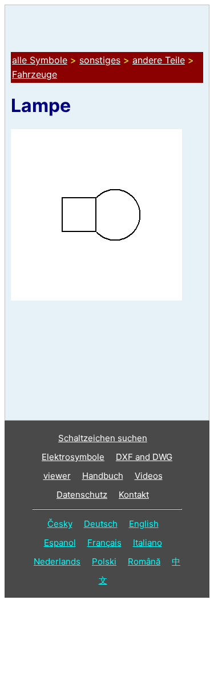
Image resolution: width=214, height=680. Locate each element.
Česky (59, 523)
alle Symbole (39, 60)
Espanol (60, 542)
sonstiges (99, 60)
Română (144, 561)
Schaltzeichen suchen (102, 438)
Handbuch (102, 475)
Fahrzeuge (34, 74)
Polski (104, 561)
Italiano (147, 542)
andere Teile (158, 60)
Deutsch (101, 523)
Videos (149, 475)
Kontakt (134, 494)
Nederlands (57, 561)
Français (104, 542)
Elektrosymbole (73, 456)
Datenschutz (81, 494)
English (144, 523)
